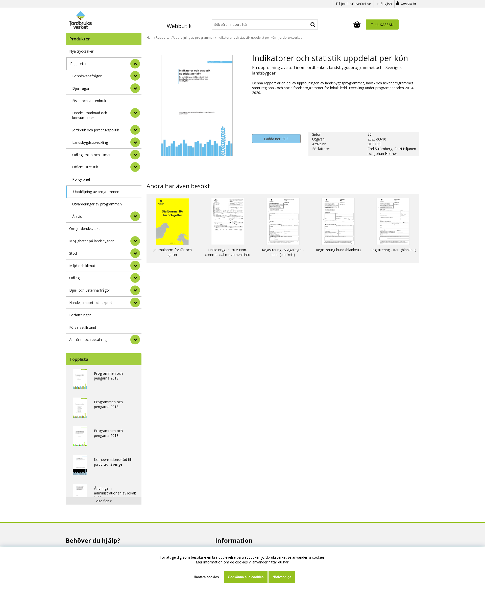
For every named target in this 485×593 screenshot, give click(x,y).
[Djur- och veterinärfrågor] (135, 290)
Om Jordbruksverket (85, 228)
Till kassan (382, 24)
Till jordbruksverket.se (353, 3)
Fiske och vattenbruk (89, 100)
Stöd (73, 253)
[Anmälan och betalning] (135, 340)
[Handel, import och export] (135, 302)
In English (384, 3)
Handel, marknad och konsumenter (89, 115)
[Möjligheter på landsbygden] (135, 241)
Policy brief (81, 179)
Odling (74, 277)
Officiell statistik (85, 166)
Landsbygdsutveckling (90, 142)
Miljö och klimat (82, 265)
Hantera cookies (206, 577)
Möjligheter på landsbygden (91, 241)
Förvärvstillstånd (82, 327)
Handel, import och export (90, 302)
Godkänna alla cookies (245, 577)
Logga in (408, 3)
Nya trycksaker (81, 51)
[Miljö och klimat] (135, 265)
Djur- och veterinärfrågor (89, 290)
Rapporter (78, 63)
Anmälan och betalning (88, 339)
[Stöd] (135, 253)
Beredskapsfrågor (87, 76)
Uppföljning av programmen (96, 191)
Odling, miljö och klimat (91, 154)
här (285, 562)
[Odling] (135, 278)
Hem (150, 37)
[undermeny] (135, 76)
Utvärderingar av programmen (97, 204)
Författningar (80, 315)
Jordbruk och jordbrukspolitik (95, 130)
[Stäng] (135, 64)
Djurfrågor (80, 88)
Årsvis (77, 216)
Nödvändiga (282, 577)
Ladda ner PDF (276, 138)
